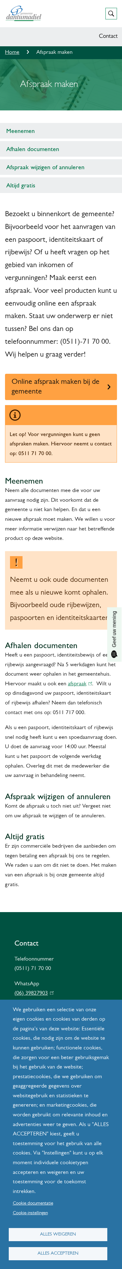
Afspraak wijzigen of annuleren (45, 167)
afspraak (78, 684)
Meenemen (20, 131)
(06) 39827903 (32, 993)
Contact (108, 36)
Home (12, 52)
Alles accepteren (58, 1253)
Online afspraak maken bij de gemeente (55, 386)
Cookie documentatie (33, 1203)
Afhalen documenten (32, 149)
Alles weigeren (58, 1234)
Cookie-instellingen (30, 1213)
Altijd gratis (20, 185)
